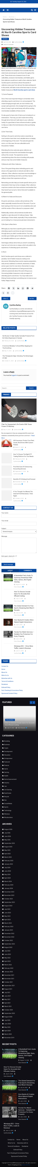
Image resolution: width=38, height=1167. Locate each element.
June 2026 (7, 836)
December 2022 (9, 933)
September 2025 (9, 843)
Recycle (6, 796)
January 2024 (8, 888)
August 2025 (8, 847)
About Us (4, 672)
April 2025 (7, 853)
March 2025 (8, 857)
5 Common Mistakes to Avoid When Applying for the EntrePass (17, 347)
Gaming (6, 772)
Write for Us (5, 675)
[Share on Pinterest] (27, 288)
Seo (5, 800)
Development (8, 751)
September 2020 (9, 1013)
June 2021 (7, 996)
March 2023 (8, 923)
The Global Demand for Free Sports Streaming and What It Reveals (24, 608)
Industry (6, 782)
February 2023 (8, 926)
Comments (28, 570)
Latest (10, 570)
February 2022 (8, 968)
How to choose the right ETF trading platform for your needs (23, 455)
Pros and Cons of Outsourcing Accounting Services (22, 468)
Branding (7, 741)
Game (6, 769)
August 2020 (8, 1017)
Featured (7, 762)
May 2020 (7, 1027)
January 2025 (8, 864)
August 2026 (8, 829)
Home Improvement (10, 779)
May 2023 (7, 916)
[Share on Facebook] (9, 288)
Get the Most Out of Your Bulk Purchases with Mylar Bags (33, 298)
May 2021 (7, 999)
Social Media (8, 803)
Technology (7, 810)
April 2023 (7, 919)
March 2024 (8, 881)
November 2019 (9, 1037)
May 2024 (7, 874)
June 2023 (7, 912)
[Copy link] (13, 293)
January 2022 (8, 971)
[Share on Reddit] (32, 288)
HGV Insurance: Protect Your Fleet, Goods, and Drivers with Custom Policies (23, 442)
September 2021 (9, 985)
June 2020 (7, 1024)
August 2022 (8, 947)
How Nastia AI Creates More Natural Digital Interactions (24, 621)
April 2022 (7, 961)
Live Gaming (8, 789)
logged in (14, 375)
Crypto (6, 748)
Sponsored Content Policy (9, 693)
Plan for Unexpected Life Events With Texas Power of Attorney (16, 425)
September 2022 (9, 944)
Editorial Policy (5, 687)
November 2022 (9, 937)
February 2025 (8, 860)
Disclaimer (4, 684)
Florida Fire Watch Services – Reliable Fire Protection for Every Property (24, 634)
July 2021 (7, 992)
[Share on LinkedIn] (18, 288)
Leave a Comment (8, 44)
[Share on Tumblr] (3, 293)
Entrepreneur (8, 758)
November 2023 (9, 895)
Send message (8, 564)
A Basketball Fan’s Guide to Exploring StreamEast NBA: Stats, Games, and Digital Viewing (23, 579)
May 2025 (7, 850)
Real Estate (7, 793)
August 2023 (8, 906)
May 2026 (7, 840)
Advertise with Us (6, 678)
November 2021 (9, 978)
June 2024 (7, 871)
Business (5, 39)
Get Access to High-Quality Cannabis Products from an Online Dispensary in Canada (18, 337)
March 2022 (8, 965)
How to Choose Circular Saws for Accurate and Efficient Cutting (22, 594)
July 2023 (7, 909)
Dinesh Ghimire (26, 1165)
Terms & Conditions (7, 681)
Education (7, 755)
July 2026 (7, 833)
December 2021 (9, 975)
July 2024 (7, 867)
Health (6, 776)
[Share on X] (13, 288)
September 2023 (9, 902)
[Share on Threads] (8, 293)
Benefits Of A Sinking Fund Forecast (24, 479)
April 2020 (7, 1030)
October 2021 (8, 982)
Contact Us (4, 666)
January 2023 (8, 930)
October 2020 (8, 1010)
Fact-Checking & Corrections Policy (12, 690)
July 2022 (7, 951)
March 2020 (8, 1034)
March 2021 (8, 1006)
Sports (6, 807)
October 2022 (8, 940)
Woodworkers (9, 720)
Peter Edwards (18, 587)
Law (5, 786)
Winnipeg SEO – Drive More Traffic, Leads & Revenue (23, 647)
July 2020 (7, 1020)
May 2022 (7, 958)
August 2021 (8, 989)
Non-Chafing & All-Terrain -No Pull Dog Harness (7, 298)
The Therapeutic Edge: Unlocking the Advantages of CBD (17, 357)
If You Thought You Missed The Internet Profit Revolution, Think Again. (23, 494)
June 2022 (7, 954)
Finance (6, 765)
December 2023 (9, 892)
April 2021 (7, 1003)
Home (3, 669)
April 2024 (7, 878)
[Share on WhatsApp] (23, 288)
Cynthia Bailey (18, 42)
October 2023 (8, 899)
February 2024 (8, 885)
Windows (7, 814)
